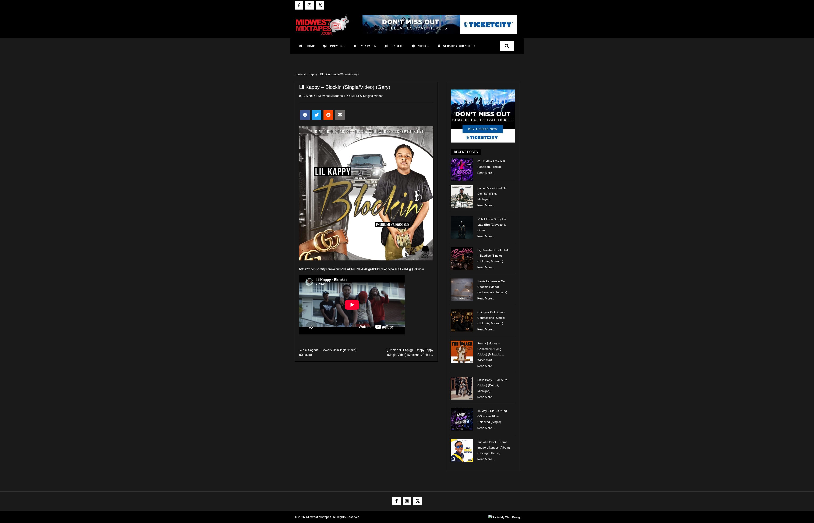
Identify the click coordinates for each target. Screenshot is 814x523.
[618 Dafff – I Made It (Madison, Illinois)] (462, 169)
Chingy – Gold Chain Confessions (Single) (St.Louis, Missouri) (491, 317)
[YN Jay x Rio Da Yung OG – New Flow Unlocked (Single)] (462, 419)
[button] (299, 5)
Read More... (485, 173)
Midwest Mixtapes (330, 96)
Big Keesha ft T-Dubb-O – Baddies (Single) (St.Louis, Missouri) (493, 255)
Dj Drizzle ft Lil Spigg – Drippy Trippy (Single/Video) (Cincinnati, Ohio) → (409, 352)
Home (299, 74)
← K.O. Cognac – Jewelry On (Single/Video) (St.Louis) (328, 352)
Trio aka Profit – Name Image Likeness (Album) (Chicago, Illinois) (493, 447)
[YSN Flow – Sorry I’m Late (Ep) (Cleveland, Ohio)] (462, 227)
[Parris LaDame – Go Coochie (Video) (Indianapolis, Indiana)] (462, 289)
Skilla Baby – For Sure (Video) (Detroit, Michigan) (492, 385)
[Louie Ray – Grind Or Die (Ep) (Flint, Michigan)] (462, 196)
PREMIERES (354, 96)
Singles (368, 96)
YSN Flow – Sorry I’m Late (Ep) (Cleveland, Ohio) (491, 224)
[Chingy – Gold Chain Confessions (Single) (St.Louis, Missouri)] (462, 320)
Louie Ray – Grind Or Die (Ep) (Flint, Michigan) (491, 193)
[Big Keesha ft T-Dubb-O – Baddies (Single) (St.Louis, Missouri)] (462, 258)
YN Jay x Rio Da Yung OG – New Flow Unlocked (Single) (492, 416)
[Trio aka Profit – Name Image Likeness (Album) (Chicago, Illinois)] (462, 450)
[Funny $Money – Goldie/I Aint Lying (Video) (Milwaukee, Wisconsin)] (462, 351)
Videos (378, 96)
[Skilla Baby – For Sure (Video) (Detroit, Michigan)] (462, 388)
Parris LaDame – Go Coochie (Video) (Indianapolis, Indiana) (492, 287)
